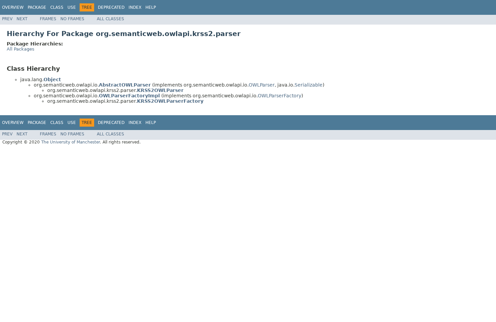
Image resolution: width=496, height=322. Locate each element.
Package (37, 7)
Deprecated (111, 7)
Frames (48, 19)
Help (150, 7)
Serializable (309, 85)
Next (22, 19)
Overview (13, 7)
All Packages (20, 49)
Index (135, 7)
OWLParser (262, 85)
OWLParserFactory (279, 95)
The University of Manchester (70, 142)
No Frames (72, 19)
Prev (7, 19)
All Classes (110, 19)
